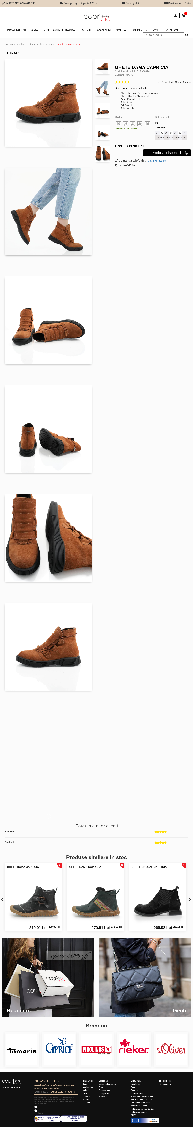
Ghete (42, 44)
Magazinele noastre (107, 1084)
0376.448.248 (156, 160)
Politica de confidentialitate (142, 1109)
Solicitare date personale (141, 1099)
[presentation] (2, 899)
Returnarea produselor (140, 1102)
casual (51, 44)
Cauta (133, 1087)
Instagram (166, 1084)
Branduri (103, 30)
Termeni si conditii (139, 1106)
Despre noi (103, 1081)
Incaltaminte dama (22, 30)
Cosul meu (135, 1084)
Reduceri (140, 30)
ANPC (133, 1115)
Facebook (166, 1081)
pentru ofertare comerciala (47, 1107)
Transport (103, 1096)
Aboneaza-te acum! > (64, 1091)
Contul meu (136, 1081)
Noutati (122, 30)
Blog (101, 1087)
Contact (134, 1090)
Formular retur (137, 1093)
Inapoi (16, 53)
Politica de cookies (139, 1112)
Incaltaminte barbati (60, 30)
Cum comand (104, 1090)
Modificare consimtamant (142, 1096)
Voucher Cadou (166, 30)
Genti (86, 30)
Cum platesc (104, 1093)
